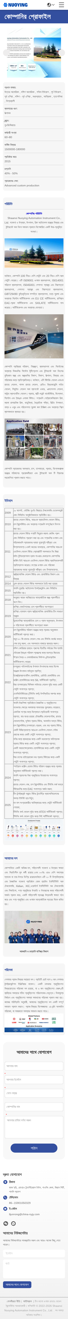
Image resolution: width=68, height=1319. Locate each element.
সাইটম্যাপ (27, 1301)
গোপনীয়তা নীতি (13, 1301)
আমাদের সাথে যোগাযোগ (17, 1284)
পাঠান (34, 1148)
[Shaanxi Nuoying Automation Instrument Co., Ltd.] (15, 5)
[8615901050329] (13, 1224)
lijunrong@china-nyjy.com (24, 1214)
